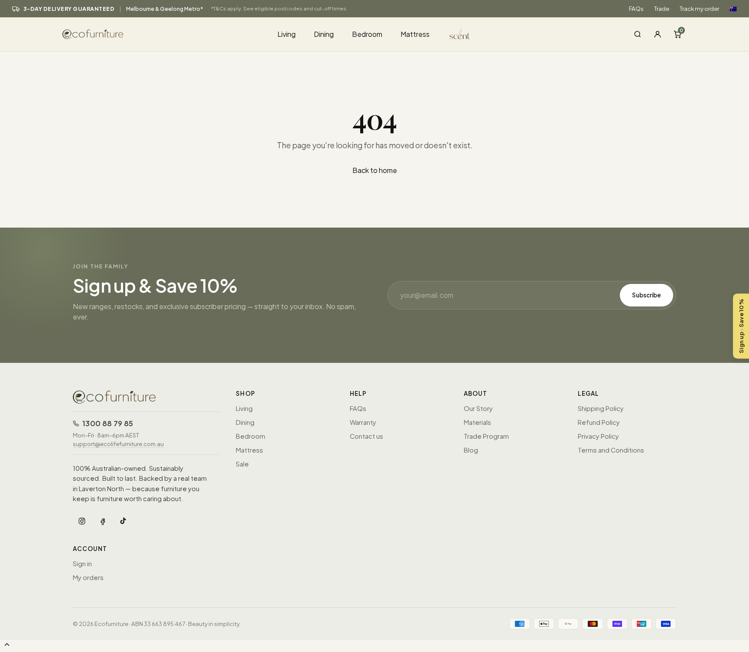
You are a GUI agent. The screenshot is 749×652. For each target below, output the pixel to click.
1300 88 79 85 (107, 423)
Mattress (415, 34)
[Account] (657, 34)
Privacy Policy (598, 436)
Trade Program (486, 436)
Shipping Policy (601, 408)
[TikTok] (123, 521)
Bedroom (367, 34)
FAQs (636, 8)
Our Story (478, 408)
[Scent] (460, 37)
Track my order (699, 8)
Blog (471, 450)
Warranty (363, 422)
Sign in (82, 563)
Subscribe (646, 295)
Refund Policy (599, 422)
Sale (242, 464)
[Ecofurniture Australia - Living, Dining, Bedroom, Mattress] (164, 34)
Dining (324, 34)
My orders (88, 577)
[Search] (638, 34)
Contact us (366, 436)
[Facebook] (103, 521)
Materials (477, 422)
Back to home (374, 170)
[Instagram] (82, 521)
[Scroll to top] (7, 645)
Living (286, 34)
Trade (661, 8)
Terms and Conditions (611, 450)
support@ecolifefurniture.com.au (118, 443)
